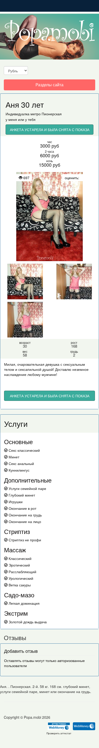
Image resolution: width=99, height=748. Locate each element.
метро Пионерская (46, 113)
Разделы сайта (49, 85)
